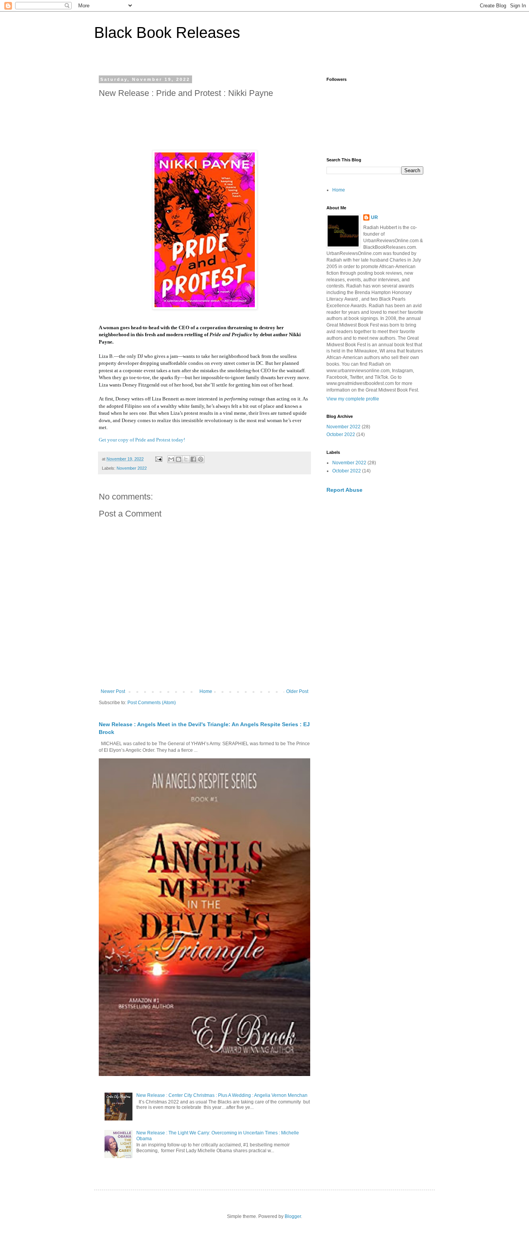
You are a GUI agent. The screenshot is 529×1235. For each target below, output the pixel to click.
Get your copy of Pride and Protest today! (142, 440)
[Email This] (171, 459)
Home (205, 691)
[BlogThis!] (178, 459)
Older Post (297, 691)
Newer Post (113, 691)
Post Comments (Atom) (151, 702)
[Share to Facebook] (193, 459)
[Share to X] (186, 459)
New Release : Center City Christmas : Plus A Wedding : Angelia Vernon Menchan (221, 1095)
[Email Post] (158, 459)
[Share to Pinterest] (200, 459)
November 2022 (132, 468)
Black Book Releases (167, 32)
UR (374, 217)
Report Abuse (344, 490)
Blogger (293, 1216)
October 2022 (340, 434)
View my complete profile (352, 399)
